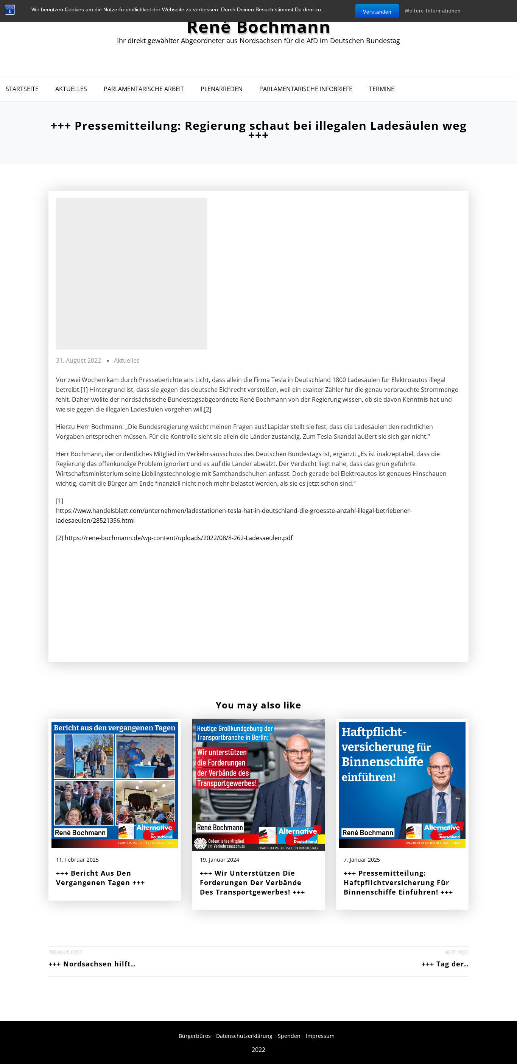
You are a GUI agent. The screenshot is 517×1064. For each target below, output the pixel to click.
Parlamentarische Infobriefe (305, 89)
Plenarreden (222, 89)
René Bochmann (259, 26)
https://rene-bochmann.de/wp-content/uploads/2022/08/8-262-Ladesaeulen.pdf (179, 538)
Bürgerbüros (195, 1035)
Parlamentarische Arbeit (144, 89)
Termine (381, 89)
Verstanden (377, 12)
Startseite (22, 89)
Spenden (289, 1035)
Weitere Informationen (433, 11)
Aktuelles (71, 89)
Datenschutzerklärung (244, 1035)
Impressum (320, 1035)
